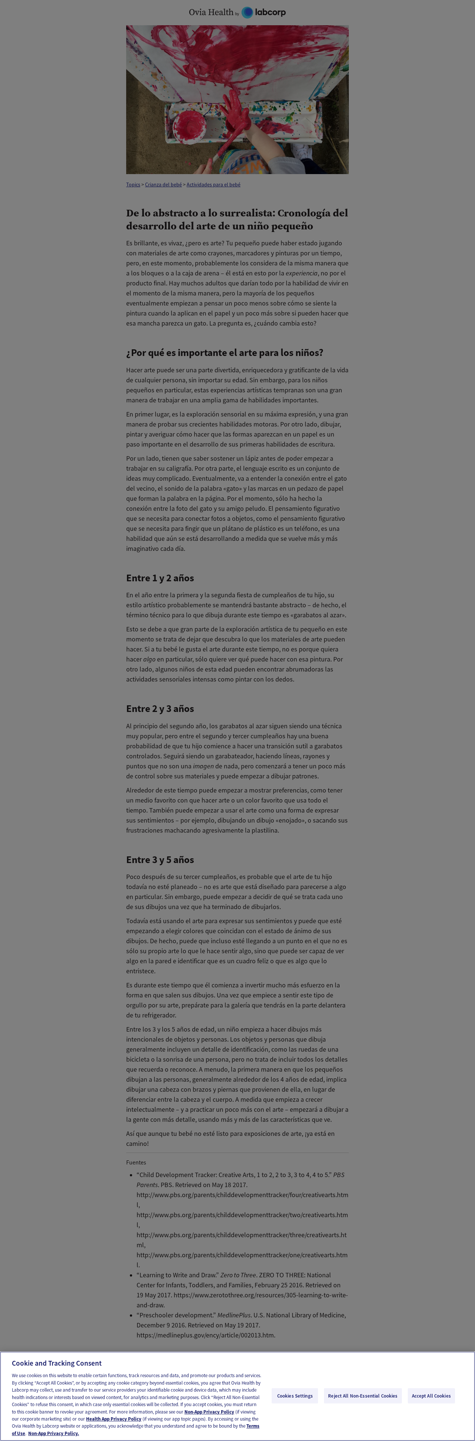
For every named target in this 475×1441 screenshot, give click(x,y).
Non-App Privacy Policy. (53, 1433)
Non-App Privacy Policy (209, 1412)
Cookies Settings (295, 1395)
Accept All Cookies (431, 1395)
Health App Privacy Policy (113, 1419)
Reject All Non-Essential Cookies (362, 1395)
